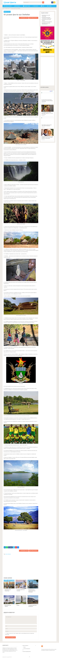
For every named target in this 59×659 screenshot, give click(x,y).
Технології (35, 6)
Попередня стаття (24, 17)
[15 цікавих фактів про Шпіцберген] (32, 599)
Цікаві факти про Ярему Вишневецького (46, 23)
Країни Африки (8, 554)
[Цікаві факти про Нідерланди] (9, 584)
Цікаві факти (10, 2)
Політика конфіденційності (27, 651)
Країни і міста (8, 6)
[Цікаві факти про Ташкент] (9, 599)
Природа (17, 6)
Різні (43, 6)
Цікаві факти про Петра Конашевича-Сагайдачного (46, 18)
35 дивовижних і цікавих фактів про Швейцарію (31, 590)
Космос (50, 6)
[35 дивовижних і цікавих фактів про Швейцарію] (32, 584)
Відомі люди (27, 6)
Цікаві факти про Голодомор (47, 21)
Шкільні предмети (25, 645)
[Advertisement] (21, 26)
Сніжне (18, 605)
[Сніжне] (21, 599)
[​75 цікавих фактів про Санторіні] (21, 584)
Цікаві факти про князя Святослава (46, 16)
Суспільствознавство (27, 648)
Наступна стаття (33, 17)
